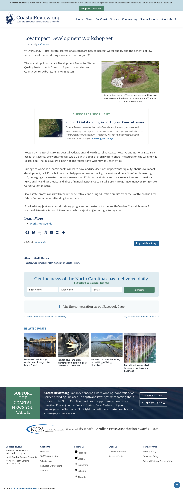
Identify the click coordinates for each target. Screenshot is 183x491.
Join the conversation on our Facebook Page (93, 306)
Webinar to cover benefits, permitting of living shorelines (105, 362)
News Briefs (40, 242)
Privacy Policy (149, 451)
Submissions (46, 461)
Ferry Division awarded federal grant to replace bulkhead (137, 368)
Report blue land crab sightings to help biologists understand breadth (72, 362)
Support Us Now (153, 403)
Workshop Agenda (41, 223)
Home (79, 19)
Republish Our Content (51, 465)
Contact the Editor (117, 451)
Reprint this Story (146, 243)
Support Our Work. (91, 8)
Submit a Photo (116, 456)
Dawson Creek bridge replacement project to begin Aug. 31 (37, 362)
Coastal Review (18, 2)
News (89, 19)
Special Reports (149, 19)
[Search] (176, 19)
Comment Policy (150, 456)
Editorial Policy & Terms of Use (158, 461)
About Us (166, 19)
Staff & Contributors (49, 456)
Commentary (129, 19)
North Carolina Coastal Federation (22, 457)
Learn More (153, 395)
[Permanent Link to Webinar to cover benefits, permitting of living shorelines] (107, 345)
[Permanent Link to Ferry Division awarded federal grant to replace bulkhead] (140, 348)
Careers (44, 470)
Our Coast (101, 19)
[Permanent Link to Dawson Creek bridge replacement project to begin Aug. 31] (40, 345)
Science (114, 19)
